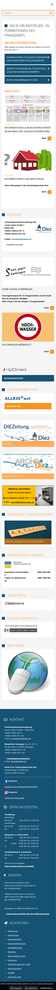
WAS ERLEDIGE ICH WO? (13, 378)
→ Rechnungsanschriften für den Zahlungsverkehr (27, 914)
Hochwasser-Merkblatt (16, 344)
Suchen (51, 13)
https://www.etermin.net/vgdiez (19, 866)
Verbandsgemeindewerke (18, 758)
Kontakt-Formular (15, 244)
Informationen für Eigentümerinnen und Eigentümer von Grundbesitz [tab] (27, 59)
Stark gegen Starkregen (17, 289)
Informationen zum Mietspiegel (24, 178)
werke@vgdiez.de (18, 761)
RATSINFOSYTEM (13, 406)
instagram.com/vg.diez (14, 798)
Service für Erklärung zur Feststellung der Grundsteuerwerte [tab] (26, 70)
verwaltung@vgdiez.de (21, 239)
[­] (51, 4)
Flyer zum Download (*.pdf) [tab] (22, 80)
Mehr (44, 138)
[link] (28, 120)
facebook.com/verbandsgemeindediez (21, 786)
